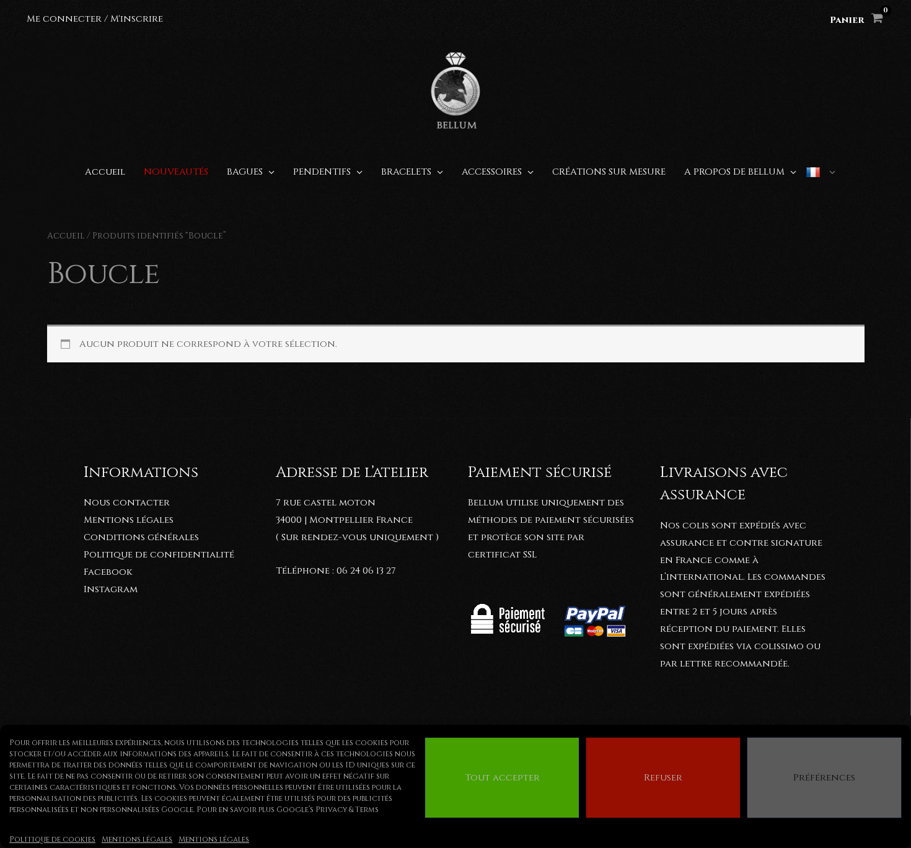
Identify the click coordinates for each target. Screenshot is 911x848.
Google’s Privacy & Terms (327, 810)
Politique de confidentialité (159, 554)
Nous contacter (127, 502)
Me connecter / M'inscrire (95, 18)
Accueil (66, 236)
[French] (820, 172)
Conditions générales (141, 537)
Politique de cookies (52, 839)
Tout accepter (502, 777)
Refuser (663, 777)
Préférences (824, 777)
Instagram (111, 589)
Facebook (108, 572)
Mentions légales (137, 839)
